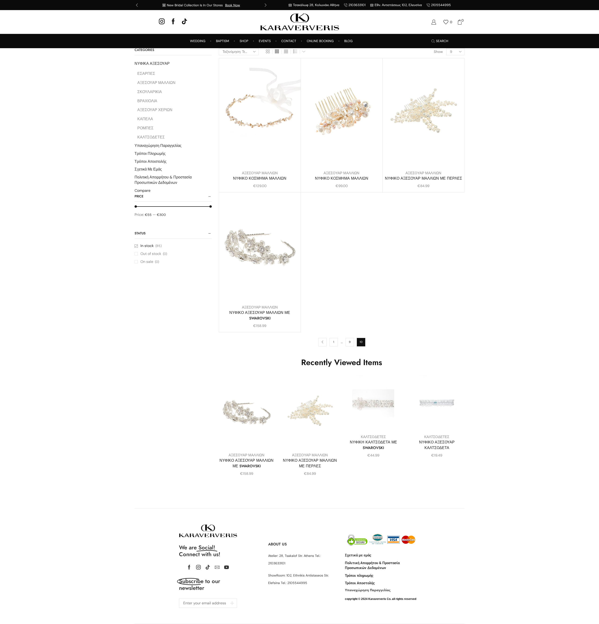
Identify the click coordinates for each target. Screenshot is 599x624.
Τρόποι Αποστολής (151, 161)
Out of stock (153, 253)
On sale (149, 261)
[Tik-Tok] (184, 21)
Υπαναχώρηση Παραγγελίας (158, 145)
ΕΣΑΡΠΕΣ (146, 73)
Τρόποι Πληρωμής (150, 153)
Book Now (232, 5)
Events (265, 41)
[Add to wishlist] (292, 68)
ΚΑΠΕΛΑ (145, 118)
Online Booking (320, 41)
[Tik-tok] (207, 567)
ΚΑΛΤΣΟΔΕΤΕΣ (373, 437)
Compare (142, 190)
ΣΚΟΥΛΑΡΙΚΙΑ (149, 91)
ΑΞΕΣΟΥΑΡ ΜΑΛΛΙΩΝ (260, 173)
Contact (288, 41)
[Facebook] (173, 21)
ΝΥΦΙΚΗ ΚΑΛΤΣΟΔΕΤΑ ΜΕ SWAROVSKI (373, 444)
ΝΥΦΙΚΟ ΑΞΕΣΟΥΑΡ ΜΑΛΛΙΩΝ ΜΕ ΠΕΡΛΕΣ (423, 178)
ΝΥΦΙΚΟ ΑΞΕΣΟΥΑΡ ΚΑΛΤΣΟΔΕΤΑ (437, 444)
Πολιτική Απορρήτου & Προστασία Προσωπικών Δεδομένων (163, 180)
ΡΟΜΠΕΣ (145, 128)
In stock (151, 245)
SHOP (244, 41)
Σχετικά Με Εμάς (148, 169)
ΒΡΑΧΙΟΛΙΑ (147, 100)
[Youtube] (226, 567)
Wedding (197, 41)
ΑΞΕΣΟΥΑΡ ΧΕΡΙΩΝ (154, 109)
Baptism (222, 41)
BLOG (348, 41)
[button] (137, 5)
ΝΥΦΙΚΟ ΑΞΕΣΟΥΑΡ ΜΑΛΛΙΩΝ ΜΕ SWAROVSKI (259, 315)
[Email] (217, 567)
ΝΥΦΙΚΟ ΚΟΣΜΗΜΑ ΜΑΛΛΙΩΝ (259, 178)
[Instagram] (162, 21)
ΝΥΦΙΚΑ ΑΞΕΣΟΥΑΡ (152, 63)
